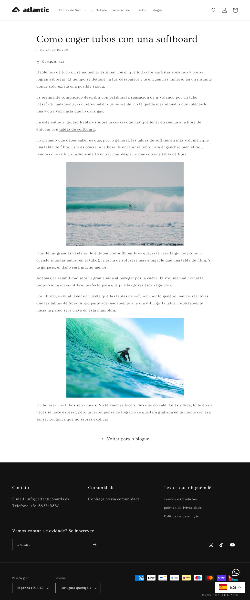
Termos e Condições (181, 499)
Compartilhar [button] (53, 62)
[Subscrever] (94, 544)
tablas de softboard (77, 129)
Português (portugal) (76, 588)
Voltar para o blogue (128, 438)
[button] (72, 10)
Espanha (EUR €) (30, 588)
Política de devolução (181, 516)
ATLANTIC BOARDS (225, 595)
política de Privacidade (183, 508)
